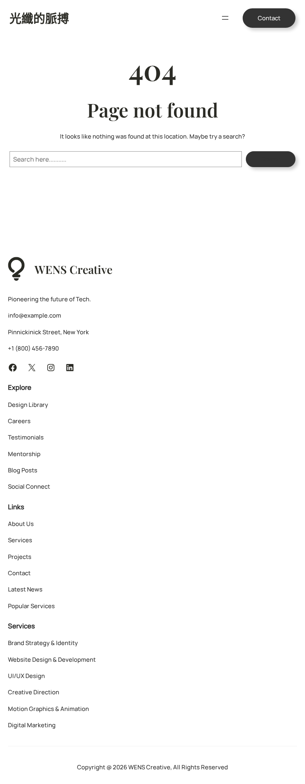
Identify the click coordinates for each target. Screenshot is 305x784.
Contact (269, 18)
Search (270, 159)
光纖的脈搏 (39, 17)
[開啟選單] (225, 18)
